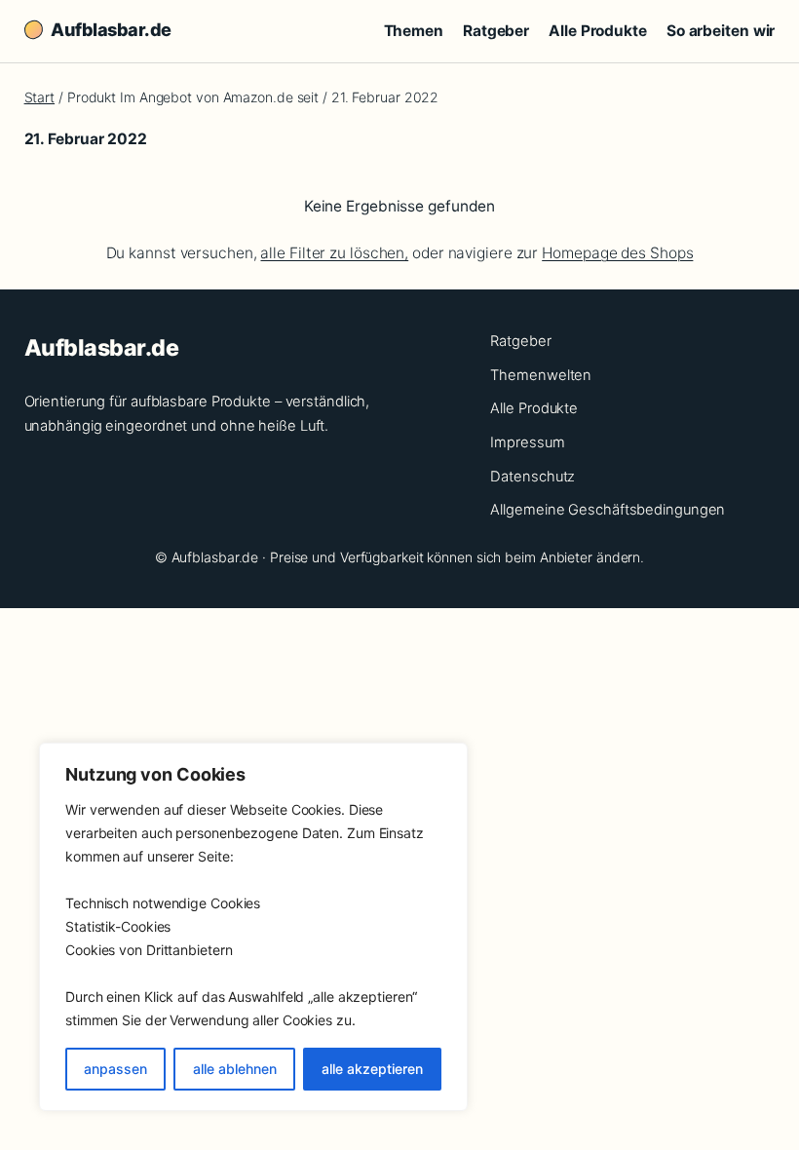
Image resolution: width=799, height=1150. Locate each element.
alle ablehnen (235, 1068)
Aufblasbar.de (111, 29)
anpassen (115, 1068)
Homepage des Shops (617, 253)
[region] (253, 927)
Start (40, 97)
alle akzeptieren (372, 1068)
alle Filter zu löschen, (334, 253)
